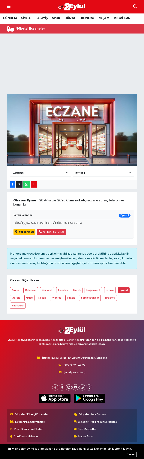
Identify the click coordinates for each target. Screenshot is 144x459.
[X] (62, 387)
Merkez (57, 297)
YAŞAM (104, 18)
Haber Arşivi (85, 436)
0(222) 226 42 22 (75, 365)
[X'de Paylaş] (19, 184)
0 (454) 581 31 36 (53, 231)
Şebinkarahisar (90, 297)
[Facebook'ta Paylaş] (12, 184)
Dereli (77, 290)
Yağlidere (18, 305)
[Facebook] (55, 387)
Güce (29, 297)
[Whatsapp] (82, 387)
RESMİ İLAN (122, 18)
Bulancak (30, 290)
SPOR (56, 18)
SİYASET (27, 18)
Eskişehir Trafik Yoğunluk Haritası (97, 421)
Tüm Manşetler (87, 429)
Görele (16, 297)
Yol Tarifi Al (26, 231)
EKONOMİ (87, 18)
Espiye (110, 290)
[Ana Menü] (8, 6)
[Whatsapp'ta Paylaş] (26, 184)
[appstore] (54, 398)
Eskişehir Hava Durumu (92, 414)
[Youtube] (75, 387)
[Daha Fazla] (34, 184)
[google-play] (89, 398)
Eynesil (124, 290)
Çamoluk (47, 290)
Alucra (16, 290)
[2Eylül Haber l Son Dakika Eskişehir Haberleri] (72, 7)
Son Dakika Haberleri (26, 436)
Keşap (42, 297)
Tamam (130, 454)
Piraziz (71, 297)
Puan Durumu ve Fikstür (28, 429)
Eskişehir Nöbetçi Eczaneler (31, 414)
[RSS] (89, 387)
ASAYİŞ (42, 18)
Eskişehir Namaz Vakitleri (30, 421)
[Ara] (135, 6)
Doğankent (93, 290)
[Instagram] (69, 387)
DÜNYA (69, 18)
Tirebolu (110, 297)
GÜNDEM (10, 18)
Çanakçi (63, 290)
